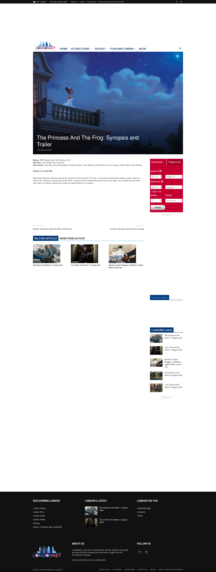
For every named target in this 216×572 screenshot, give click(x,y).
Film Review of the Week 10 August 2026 (173, 374)
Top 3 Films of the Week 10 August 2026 (173, 385)
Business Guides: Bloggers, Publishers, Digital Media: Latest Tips (173, 363)
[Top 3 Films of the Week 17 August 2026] (88, 253)
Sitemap (36, 523)
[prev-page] (34, 271)
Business (113, 262)
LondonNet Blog (143, 508)
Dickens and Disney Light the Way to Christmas (52, 229)
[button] (180, 49)
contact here (100, 560)
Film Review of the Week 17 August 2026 (48, 265)
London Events (39, 519)
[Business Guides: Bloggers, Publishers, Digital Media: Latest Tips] (126, 253)
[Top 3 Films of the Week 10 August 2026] (156, 387)
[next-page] (38, 271)
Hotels (100, 48)
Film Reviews (38, 262)
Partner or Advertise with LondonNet (111, 2)
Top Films (75, 262)
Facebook (141, 512)
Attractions (80, 48)
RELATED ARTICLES (45, 238)
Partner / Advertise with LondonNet (47, 527)
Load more (166, 397)
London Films (38, 512)
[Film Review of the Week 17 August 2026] (50, 253)
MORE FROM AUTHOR (72, 238)
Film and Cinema (122, 48)
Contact (82, 2)
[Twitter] (181, 1)
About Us (74, 2)
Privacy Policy (91, 2)
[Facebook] (177, 1)
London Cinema (39, 508)
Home (64, 48)
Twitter (140, 516)
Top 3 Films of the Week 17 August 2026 (85, 265)
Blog (142, 48)
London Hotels (39, 516)
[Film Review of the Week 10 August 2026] (156, 376)
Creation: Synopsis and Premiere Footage (127, 229)
